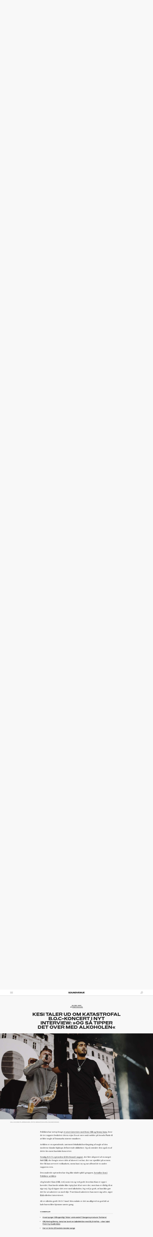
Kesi (42, 1195)
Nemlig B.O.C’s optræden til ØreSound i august (61, 1157)
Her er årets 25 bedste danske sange (59, 1228)
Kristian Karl (77, 1007)
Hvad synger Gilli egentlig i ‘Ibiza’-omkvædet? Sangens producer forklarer (75, 1217)
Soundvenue (76, 992)
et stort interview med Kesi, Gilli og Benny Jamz (85, 1132)
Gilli (45, 1160)
